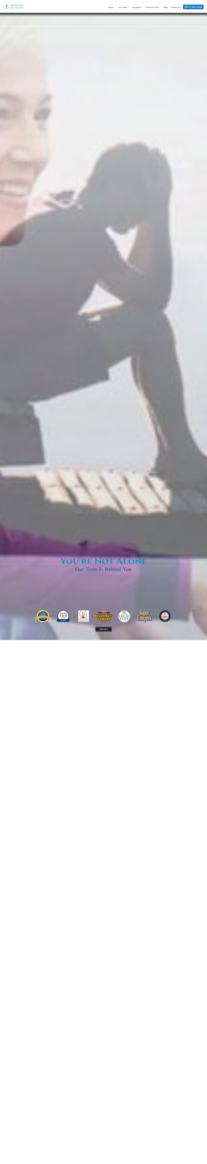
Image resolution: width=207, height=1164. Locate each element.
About (110, 7)
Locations (136, 7)
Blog (166, 7)
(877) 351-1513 (193, 7)
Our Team (122, 7)
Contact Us (175, 7)
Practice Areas (152, 7)
